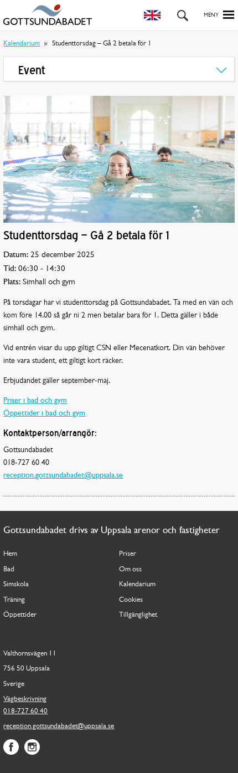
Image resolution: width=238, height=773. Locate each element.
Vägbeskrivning (24, 699)
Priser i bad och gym (35, 401)
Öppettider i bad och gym (44, 413)
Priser (127, 553)
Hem (10, 553)
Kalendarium (21, 43)
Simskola (16, 584)
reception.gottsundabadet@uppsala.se (63, 476)
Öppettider (20, 614)
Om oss (130, 569)
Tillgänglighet (138, 614)
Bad (8, 569)
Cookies (131, 599)
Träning (14, 599)
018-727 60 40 (25, 711)
